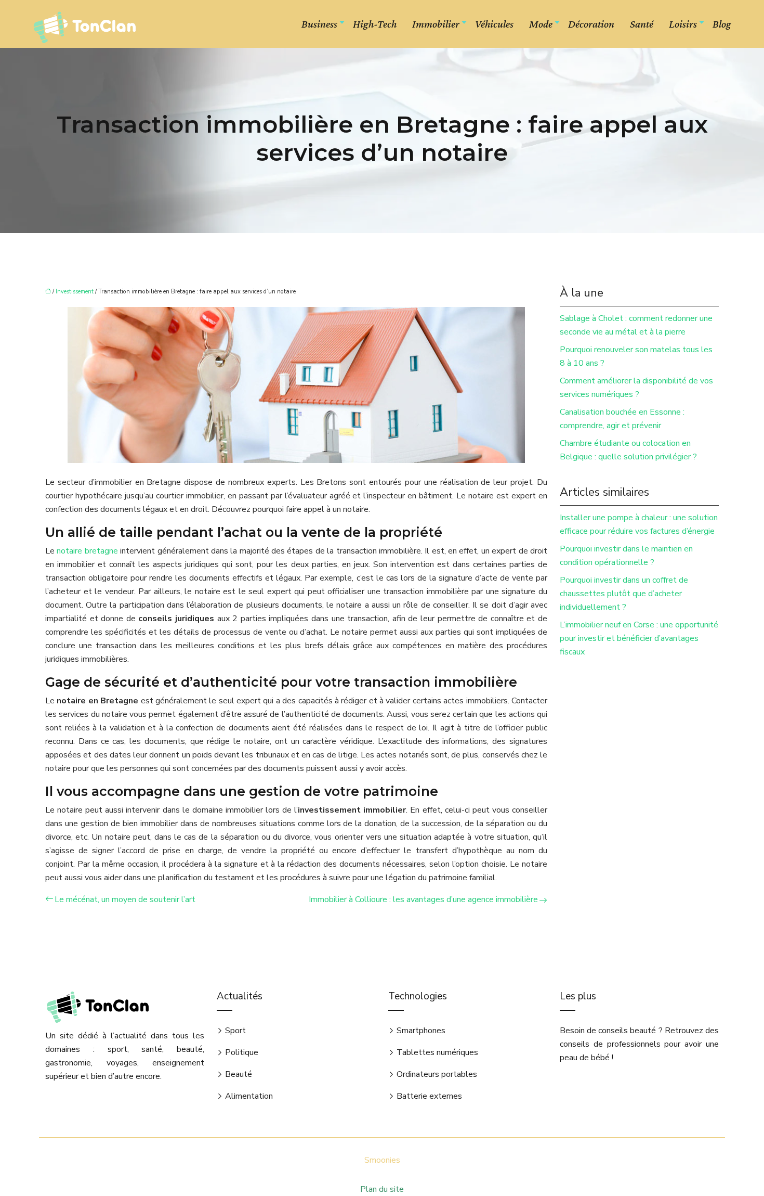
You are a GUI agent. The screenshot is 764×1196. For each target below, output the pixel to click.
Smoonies (382, 1160)
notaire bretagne (87, 551)
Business (319, 24)
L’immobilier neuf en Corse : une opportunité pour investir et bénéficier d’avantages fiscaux (639, 638)
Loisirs (683, 24)
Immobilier (435, 24)
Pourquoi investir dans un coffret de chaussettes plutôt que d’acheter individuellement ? (624, 593)
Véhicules (494, 24)
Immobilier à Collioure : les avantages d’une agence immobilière (423, 899)
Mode (540, 24)
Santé (641, 24)
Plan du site (382, 1189)
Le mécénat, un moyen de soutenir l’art (125, 899)
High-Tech (375, 24)
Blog (722, 24)
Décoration (591, 24)
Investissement (75, 291)
